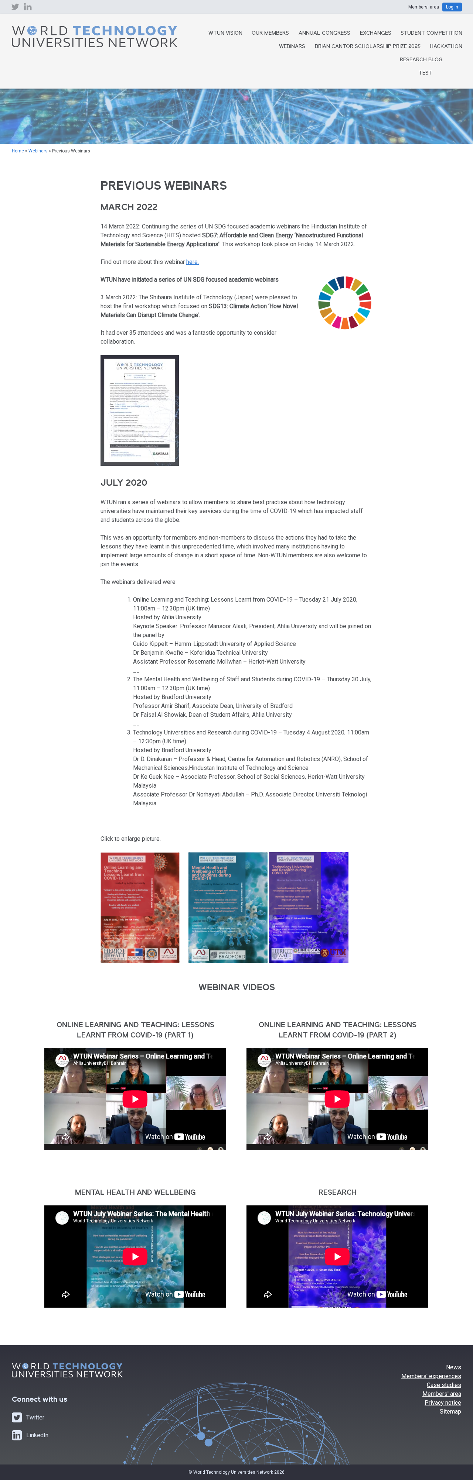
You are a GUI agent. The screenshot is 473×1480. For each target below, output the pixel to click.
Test (425, 73)
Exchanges (375, 34)
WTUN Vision (225, 34)
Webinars (292, 47)
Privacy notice (443, 1402)
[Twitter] (15, 8)
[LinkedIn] (28, 8)
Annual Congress (324, 34)
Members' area (441, 1393)
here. (192, 261)
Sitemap (450, 1411)
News (453, 1367)
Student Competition (431, 34)
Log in (452, 7)
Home (18, 151)
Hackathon (446, 47)
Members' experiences (431, 1376)
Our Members (270, 34)
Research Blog (421, 60)
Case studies (444, 1384)
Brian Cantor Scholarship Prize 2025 (368, 47)
